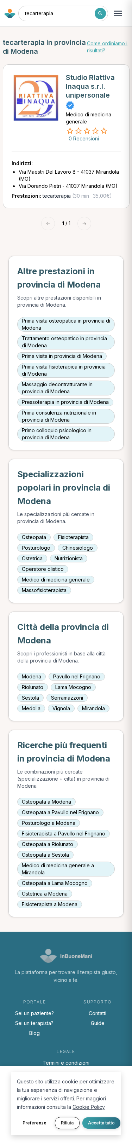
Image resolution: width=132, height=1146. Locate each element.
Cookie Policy (89, 1107)
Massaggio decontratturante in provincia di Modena (57, 387)
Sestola (30, 698)
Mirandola (93, 708)
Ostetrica (32, 558)
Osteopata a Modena (46, 802)
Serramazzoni (67, 698)
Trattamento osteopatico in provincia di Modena (64, 341)
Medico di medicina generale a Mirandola (58, 868)
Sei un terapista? (34, 1023)
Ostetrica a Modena (45, 894)
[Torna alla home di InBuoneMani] (9, 13)
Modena (31, 676)
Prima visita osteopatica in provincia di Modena (66, 324)
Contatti (97, 1013)
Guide (98, 1023)
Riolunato (32, 687)
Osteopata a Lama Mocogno (55, 883)
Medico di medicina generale (56, 580)
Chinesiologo (77, 548)
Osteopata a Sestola (45, 855)
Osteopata (34, 537)
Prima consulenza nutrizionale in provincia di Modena (59, 416)
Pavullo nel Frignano (76, 676)
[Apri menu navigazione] (118, 13)
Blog (34, 1033)
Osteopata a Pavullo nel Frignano (60, 812)
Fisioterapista (73, 537)
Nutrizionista (69, 558)
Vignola (61, 708)
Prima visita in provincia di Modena (62, 356)
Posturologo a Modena (48, 823)
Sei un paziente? (34, 1013)
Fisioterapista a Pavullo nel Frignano (63, 833)
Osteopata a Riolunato (47, 844)
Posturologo (36, 548)
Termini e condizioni (66, 1063)
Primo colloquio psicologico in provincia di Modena (57, 433)
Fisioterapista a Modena (49, 904)
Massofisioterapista (44, 590)
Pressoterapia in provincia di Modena (65, 402)
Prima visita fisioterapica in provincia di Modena (64, 370)
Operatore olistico (43, 569)
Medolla (31, 708)
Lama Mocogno (73, 687)
